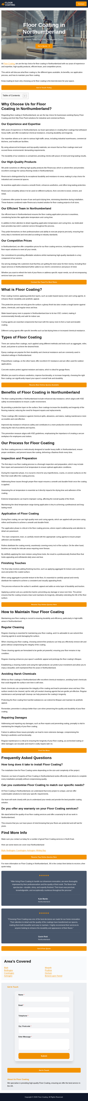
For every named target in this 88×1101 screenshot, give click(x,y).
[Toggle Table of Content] (23, 96)
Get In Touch (44, 1070)
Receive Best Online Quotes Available (44, 385)
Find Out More (44, 750)
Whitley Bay (41, 850)
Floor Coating (9, 64)
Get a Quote (42, 46)
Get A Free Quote (44, 948)
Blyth (3, 850)
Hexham (48, 973)
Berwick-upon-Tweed (53, 976)
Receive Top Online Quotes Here (44, 604)
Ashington (31, 850)
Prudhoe (48, 970)
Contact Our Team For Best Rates (44, 282)
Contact (81, 4)
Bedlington (10, 850)
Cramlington (21, 850)
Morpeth (48, 968)
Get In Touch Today (44, 88)
